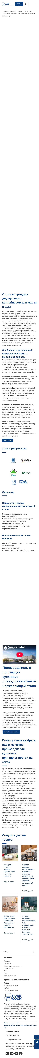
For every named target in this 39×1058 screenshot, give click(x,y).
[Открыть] (12, 4)
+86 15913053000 (12, 1035)
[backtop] (36, 1046)
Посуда (12, 11)
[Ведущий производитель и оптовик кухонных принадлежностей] (5, 4)
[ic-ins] (16, 1053)
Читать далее (9, 882)
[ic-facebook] (7, 1053)
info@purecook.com (13, 1039)
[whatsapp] (36, 1037)
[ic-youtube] (12, 1053)
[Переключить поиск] (26, 4)
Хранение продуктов (24, 11)
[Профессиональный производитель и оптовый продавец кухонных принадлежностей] (13, 997)
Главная (5, 11)
